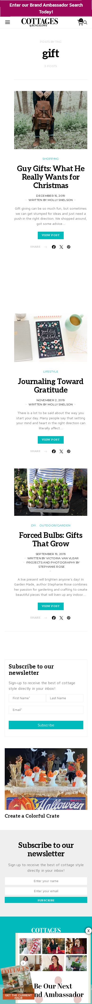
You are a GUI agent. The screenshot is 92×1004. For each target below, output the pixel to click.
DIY (33, 525)
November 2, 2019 (51, 400)
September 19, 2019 (51, 554)
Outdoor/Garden (54, 525)
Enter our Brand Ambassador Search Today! (46, 8)
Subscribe (46, 725)
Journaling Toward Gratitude (50, 386)
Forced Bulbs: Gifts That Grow (50, 539)
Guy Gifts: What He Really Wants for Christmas (50, 177)
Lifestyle (50, 371)
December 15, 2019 (50, 195)
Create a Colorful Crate (32, 816)
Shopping (50, 158)
